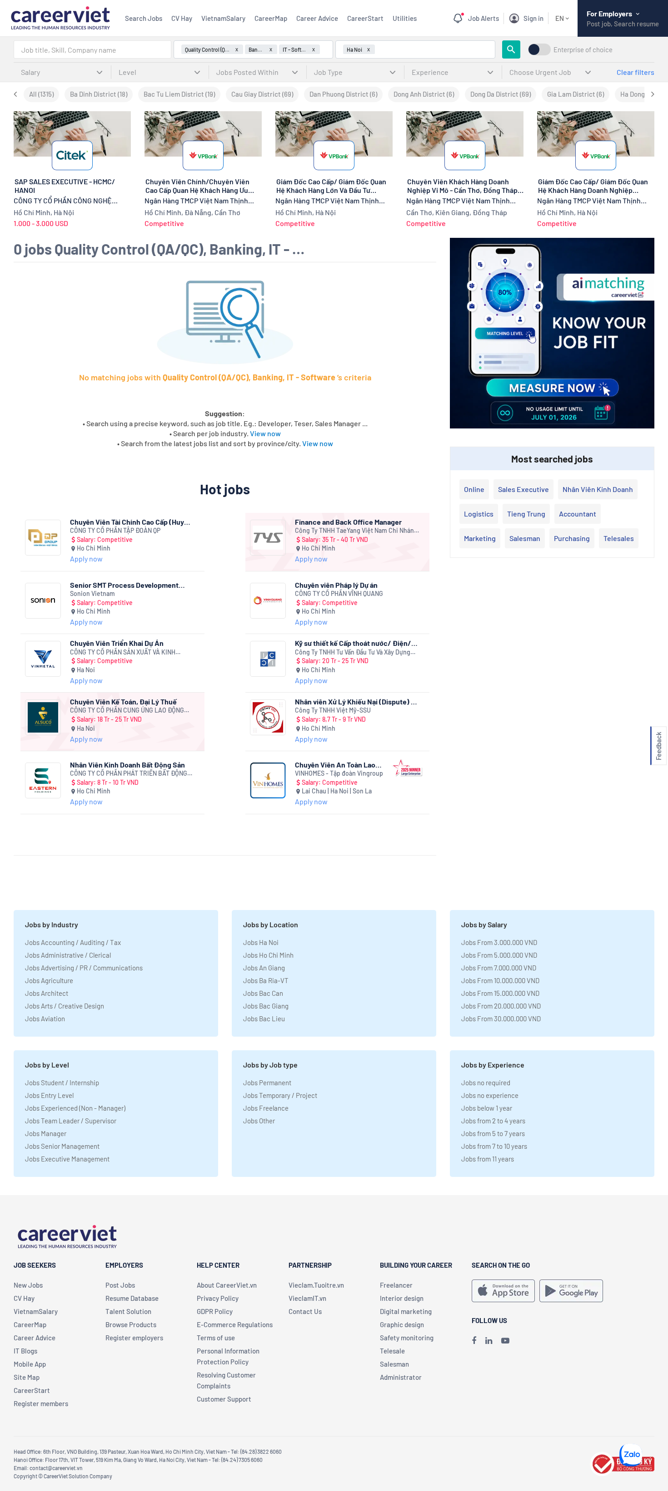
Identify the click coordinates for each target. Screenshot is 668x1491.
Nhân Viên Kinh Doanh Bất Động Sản (127, 764)
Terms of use (216, 1338)
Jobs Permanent (267, 1082)
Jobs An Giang (264, 968)
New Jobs (28, 1285)
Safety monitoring (407, 1338)
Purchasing (572, 538)
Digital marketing (406, 1311)
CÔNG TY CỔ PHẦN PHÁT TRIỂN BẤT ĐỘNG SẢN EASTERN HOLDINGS (128, 773)
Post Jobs (120, 1285)
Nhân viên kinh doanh (598, 489)
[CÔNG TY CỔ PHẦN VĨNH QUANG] (267, 600)
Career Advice (317, 18)
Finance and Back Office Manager (348, 521)
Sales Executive (523, 489)
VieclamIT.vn (307, 1298)
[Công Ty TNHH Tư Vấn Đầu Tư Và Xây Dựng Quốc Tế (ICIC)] (267, 658)
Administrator (401, 1377)
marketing (480, 538)
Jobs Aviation (45, 1018)
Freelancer (396, 1285)
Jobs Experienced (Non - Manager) (75, 1108)
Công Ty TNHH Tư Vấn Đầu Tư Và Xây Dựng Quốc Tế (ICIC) (352, 652)
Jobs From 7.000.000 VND (498, 968)
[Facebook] (474, 1340)
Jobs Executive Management (67, 1159)
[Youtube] (505, 1340)
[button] (658, 745)
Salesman (524, 538)
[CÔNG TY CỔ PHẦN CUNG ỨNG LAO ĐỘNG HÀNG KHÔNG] (42, 717)
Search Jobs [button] (143, 18)
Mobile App (30, 1364)
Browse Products (130, 1324)
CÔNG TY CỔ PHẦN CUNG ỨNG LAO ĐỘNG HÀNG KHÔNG (127, 710)
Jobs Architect (46, 993)
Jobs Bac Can (263, 993)
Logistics (479, 513)
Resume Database (132, 1298)
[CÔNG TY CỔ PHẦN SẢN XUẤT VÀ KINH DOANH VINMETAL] (42, 658)
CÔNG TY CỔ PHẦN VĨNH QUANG (339, 593)
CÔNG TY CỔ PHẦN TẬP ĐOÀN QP (115, 530)
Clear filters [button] (635, 72)
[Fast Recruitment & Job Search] (60, 17)
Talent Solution (128, 1311)
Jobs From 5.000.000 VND (499, 955)
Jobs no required (485, 1082)
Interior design (402, 1298)
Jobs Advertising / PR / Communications (84, 968)
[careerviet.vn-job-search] (503, 1290)
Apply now (86, 558)
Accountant (577, 513)
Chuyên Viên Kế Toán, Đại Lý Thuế (123, 701)
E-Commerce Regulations (235, 1324)
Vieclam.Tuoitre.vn (316, 1285)
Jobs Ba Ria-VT (266, 980)
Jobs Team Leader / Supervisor (70, 1121)
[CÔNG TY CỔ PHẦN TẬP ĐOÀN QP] (42, 537)
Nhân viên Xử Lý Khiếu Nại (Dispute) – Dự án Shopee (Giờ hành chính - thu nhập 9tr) (354, 701)
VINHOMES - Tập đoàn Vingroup (339, 773)
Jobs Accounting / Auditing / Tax (73, 942)
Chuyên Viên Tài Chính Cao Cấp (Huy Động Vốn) (127, 521)
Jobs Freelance (266, 1108)
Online (474, 489)
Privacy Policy (218, 1298)
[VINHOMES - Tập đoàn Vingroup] (268, 780)
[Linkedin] (488, 1340)
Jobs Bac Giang (266, 1006)
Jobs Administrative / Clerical (68, 955)
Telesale (392, 1351)
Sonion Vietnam (92, 593)
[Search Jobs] (511, 49)
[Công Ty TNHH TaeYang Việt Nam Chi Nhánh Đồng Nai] (267, 537)
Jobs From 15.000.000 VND (500, 993)
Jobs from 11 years (487, 1159)
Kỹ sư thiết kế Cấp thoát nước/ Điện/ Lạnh (353, 643)
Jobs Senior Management (62, 1146)
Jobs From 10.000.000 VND (500, 980)
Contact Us (305, 1311)
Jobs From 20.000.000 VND (501, 1006)
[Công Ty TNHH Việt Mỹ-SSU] (267, 717)
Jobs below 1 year (486, 1108)
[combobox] (92, 49)
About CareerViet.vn (227, 1285)
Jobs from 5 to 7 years (493, 1133)
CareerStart (365, 18)
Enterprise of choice (583, 49)
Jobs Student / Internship (62, 1082)
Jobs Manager (45, 1133)
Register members (41, 1403)
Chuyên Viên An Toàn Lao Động (335, 764)
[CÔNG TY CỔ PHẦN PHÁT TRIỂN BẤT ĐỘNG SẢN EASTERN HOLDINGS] (42, 780)
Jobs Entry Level (49, 1095)
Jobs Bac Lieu (264, 1018)
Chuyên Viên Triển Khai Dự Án (117, 643)
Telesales (618, 538)
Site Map (27, 1377)
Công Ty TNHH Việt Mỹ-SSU (333, 710)
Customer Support (224, 1399)
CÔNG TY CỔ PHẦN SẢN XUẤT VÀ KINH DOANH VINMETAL (122, 652)
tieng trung (526, 513)
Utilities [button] (405, 18)
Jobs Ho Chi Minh (268, 955)
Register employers (134, 1338)
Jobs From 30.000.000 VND (501, 1018)
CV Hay (181, 18)
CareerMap (270, 18)
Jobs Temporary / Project (280, 1095)
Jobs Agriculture (49, 980)
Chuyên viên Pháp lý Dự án (336, 585)
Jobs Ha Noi (261, 942)
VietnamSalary (223, 18)
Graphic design (402, 1324)
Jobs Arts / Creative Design (64, 1006)
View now (265, 433)
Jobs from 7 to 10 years (494, 1146)
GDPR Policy (215, 1311)
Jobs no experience (489, 1095)
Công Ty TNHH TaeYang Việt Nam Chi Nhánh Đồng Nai (356, 531)
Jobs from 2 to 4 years (493, 1121)
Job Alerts (483, 18)
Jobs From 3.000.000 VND (499, 942)
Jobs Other (259, 1121)
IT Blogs (25, 1351)
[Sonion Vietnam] (42, 600)
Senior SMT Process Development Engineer (124, 585)
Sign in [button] (533, 18)
